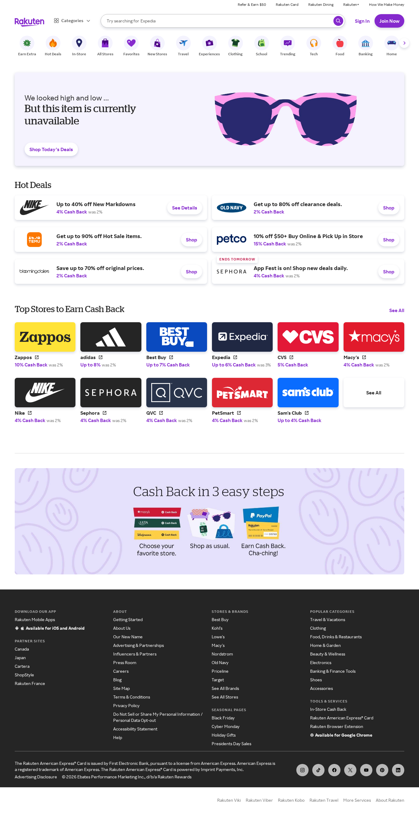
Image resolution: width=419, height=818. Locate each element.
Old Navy (220, 662)
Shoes (316, 679)
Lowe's (218, 636)
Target (218, 679)
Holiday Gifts (224, 735)
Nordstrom (222, 653)
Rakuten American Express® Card (341, 717)
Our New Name (128, 636)
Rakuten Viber (259, 800)
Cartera (22, 666)
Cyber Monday (226, 726)
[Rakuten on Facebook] (334, 770)
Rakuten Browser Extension (336, 726)
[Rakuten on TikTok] (318, 770)
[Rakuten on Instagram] (302, 770)
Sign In (362, 21)
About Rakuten (390, 800)
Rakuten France (30, 683)
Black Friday (223, 717)
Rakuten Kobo (291, 800)
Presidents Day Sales (231, 743)
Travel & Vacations (327, 619)
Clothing (318, 628)
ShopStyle (24, 674)
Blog (117, 679)
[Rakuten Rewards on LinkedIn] (398, 770)
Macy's (218, 645)
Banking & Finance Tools (333, 671)
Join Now (389, 21)
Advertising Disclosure (36, 776)
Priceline (220, 671)
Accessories (321, 688)
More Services (357, 800)
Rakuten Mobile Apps (35, 619)
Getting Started (128, 619)
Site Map (121, 688)
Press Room (124, 662)
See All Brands (225, 688)
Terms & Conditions (131, 696)
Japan (20, 657)
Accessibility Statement (135, 728)
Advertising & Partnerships (138, 645)
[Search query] (338, 21)
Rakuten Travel (323, 800)
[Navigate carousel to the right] (404, 43)
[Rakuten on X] (350, 770)
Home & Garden (325, 645)
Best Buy (220, 619)
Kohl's (217, 628)
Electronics (320, 662)
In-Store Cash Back (328, 709)
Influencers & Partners (134, 653)
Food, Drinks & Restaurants (336, 636)
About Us (121, 628)
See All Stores (225, 696)
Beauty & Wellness (327, 653)
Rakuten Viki (229, 800)
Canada (22, 649)
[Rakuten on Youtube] (366, 770)
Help (117, 737)
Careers (121, 671)
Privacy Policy (126, 705)
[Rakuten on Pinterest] (382, 770)
